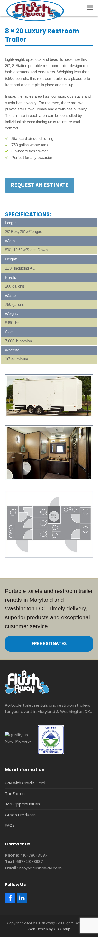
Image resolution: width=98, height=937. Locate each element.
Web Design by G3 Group (49, 929)
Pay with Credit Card (25, 783)
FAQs (10, 825)
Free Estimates (49, 644)
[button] (90, 8)
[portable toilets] (27, 692)
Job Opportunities (22, 804)
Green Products (20, 814)
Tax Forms (15, 793)
